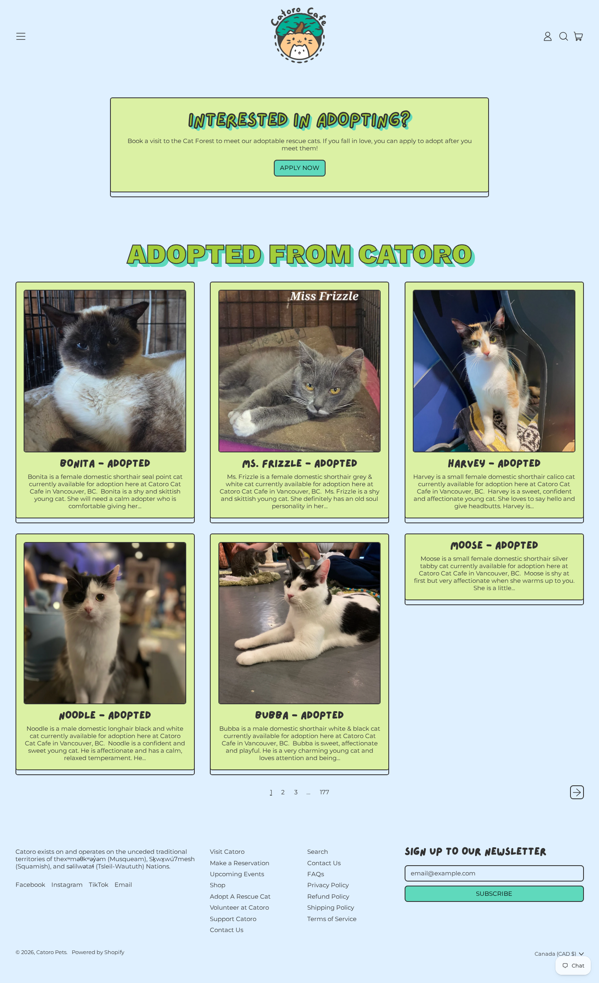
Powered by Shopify (98, 952)
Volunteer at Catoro (239, 907)
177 (324, 792)
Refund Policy (328, 896)
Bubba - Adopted (299, 716)
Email (123, 884)
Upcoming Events (237, 874)
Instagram (67, 884)
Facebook (30, 884)
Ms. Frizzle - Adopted (299, 464)
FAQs (315, 874)
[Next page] (577, 792)
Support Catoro (233, 919)
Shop (217, 885)
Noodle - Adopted (105, 716)
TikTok (98, 884)
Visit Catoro (227, 851)
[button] (563, 36)
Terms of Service (332, 919)
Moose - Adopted (494, 546)
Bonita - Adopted (105, 464)
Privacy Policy (328, 885)
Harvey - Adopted (494, 464)
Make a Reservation (239, 863)
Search (317, 851)
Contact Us (226, 930)
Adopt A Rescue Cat (240, 896)
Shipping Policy (330, 907)
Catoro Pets (51, 952)
